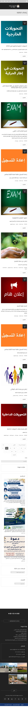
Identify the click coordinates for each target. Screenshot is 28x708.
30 (21, 448)
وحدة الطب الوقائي (15, 395)
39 (10, 448)
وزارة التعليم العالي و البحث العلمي (20, 630)
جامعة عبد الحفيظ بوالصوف (14, 621)
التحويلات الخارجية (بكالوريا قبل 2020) (16, 46)
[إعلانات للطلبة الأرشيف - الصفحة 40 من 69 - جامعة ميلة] (14, 6)
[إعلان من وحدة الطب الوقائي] (14, 375)
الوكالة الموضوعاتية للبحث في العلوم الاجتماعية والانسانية (16, 640)
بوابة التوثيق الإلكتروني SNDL (21, 635)
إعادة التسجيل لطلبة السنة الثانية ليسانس (15, 174)
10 (3, 445)
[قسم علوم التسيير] (14, 290)
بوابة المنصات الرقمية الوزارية (21, 631)
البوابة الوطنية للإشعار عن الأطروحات (20, 636)
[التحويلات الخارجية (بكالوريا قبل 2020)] (14, 32)
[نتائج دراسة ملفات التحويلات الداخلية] (14, 415)
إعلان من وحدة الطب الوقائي (18, 389)
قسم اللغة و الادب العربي (20, 131)
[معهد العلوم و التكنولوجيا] (14, 202)
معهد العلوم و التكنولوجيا (19, 218)
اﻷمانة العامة (5, 267)
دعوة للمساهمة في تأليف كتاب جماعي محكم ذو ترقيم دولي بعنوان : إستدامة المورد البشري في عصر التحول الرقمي (14, 558)
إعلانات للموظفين (10, 267)
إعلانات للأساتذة (21, 267)
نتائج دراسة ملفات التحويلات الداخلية (17, 429)
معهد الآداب (16, 141)
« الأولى (14, 445)
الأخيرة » (14, 455)
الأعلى (14, 690)
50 (15, 451)
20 (25, 448)
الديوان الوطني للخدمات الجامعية (21, 638)
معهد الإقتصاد (16, 316)
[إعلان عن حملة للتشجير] (14, 245)
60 (11, 451)
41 (2, 448)
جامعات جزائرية (24, 633)
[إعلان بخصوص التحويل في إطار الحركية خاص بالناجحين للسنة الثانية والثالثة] (14, 72)
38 (14, 448)
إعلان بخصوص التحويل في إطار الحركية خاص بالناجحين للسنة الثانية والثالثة (14, 87)
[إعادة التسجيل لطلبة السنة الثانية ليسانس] (14, 160)
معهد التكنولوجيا (12, 224)
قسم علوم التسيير (22, 306)
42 (22, 451)
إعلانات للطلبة (21, 52)
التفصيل (24, 56)
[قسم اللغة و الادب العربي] (14, 115)
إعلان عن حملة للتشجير (20, 261)
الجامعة (17, 224)
